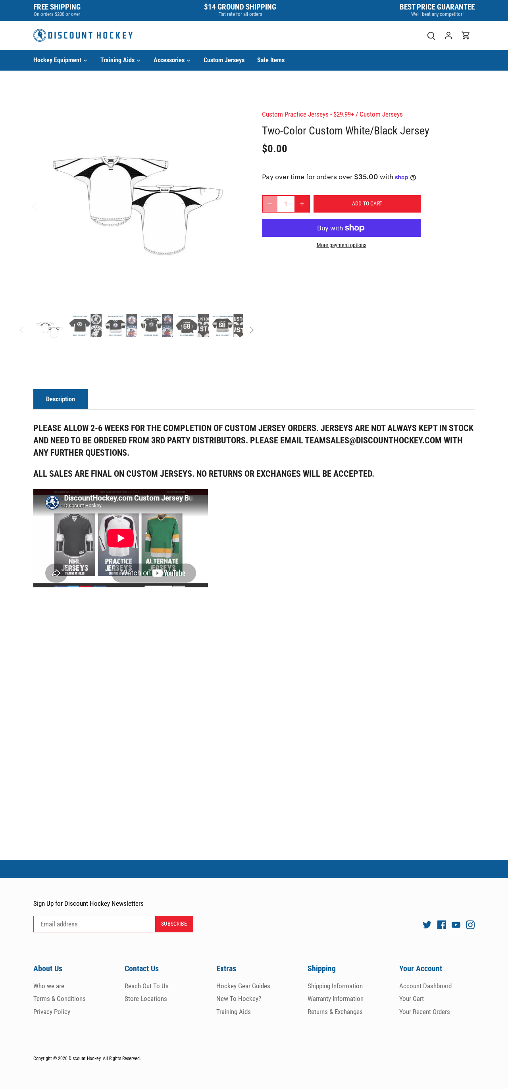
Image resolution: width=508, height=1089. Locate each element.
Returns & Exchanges (335, 1012)
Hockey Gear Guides (243, 986)
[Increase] (302, 204)
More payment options (341, 245)
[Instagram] (470, 924)
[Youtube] (456, 924)
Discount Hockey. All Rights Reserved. (105, 1058)
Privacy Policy (51, 1012)
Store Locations (146, 999)
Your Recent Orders (424, 1012)
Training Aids (233, 1012)
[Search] (431, 35)
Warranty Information (336, 999)
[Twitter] (427, 924)
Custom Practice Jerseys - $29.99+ (308, 114)
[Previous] (45, 206)
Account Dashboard (425, 986)
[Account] (448, 35)
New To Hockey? (238, 999)
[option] (138, 206)
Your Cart (411, 999)
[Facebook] (441, 924)
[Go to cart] (466, 35)
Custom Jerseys (381, 114)
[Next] (231, 206)
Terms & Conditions (59, 999)
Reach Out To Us (147, 986)
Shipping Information (335, 986)
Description (60, 399)
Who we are (48, 986)
